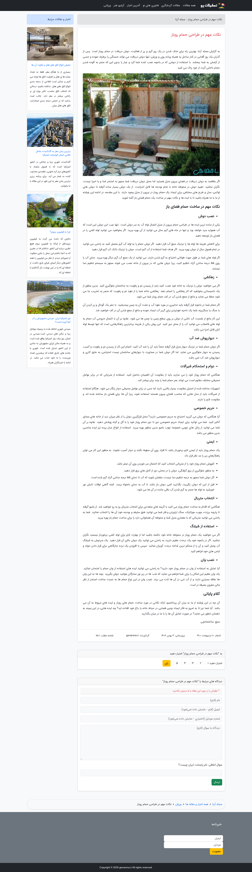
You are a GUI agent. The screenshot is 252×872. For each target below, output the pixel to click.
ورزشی (107, 5)
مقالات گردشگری (170, 5)
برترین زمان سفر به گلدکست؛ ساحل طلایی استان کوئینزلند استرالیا (53, 153)
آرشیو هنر (119, 5)
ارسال (217, 782)
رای (166, 663)
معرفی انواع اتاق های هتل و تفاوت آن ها (51, 65)
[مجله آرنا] (212, 5)
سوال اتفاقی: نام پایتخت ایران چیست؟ (200, 765)
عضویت (216, 851)
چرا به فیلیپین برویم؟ (60, 232)
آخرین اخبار (133, 5)
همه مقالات (189, 5)
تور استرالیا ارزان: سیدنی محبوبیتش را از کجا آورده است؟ (51, 320)
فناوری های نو (151, 5)
